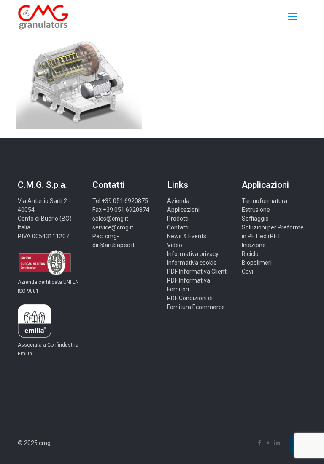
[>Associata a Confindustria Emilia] (34, 336)
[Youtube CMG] (268, 443)
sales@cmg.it (110, 218)
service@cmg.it (112, 227)
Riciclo (250, 254)
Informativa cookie (192, 262)
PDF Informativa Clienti (197, 271)
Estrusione (256, 209)
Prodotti (178, 218)
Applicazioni (183, 209)
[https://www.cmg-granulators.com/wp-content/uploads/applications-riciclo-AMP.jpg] (79, 126)
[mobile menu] (293, 17)
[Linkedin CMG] (277, 443)
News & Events (186, 236)
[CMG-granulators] (43, 17)
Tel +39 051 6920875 (120, 200)
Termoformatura (264, 200)
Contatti (178, 227)
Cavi (247, 271)
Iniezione (254, 245)
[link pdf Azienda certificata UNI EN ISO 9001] (44, 273)
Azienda (178, 200)
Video (174, 245)
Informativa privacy (193, 254)
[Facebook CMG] (259, 443)
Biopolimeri (257, 262)
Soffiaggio (255, 218)
